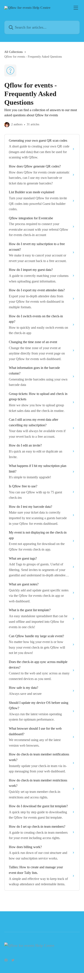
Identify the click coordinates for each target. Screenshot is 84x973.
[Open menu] (76, 7)
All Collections (13, 52)
